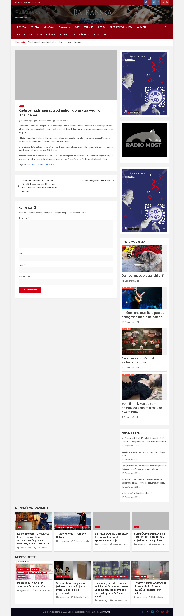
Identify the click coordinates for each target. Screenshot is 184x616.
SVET (77, 27)
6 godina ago (63, 597)
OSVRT (39, 34)
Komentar (24, 218)
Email (22, 265)
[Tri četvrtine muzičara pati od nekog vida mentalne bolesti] (142, 287)
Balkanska (27, 12)
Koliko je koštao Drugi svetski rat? (137, 493)
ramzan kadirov (30, 165)
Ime (21, 253)
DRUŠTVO (48, 27)
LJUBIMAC (126, 246)
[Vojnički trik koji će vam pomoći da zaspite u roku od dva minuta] (142, 373)
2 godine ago (63, 541)
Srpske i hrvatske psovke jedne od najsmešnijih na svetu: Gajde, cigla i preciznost (70, 588)
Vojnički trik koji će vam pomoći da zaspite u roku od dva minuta (142, 408)
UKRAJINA (49, 165)
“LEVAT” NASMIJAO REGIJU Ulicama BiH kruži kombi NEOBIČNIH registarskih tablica (149, 588)
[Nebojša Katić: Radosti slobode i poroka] (142, 328)
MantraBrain (105, 612)
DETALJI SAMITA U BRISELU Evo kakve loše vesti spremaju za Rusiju (111, 537)
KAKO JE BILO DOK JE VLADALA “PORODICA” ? (31, 585)
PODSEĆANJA (23, 573)
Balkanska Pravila (43, 121)
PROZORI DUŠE (24, 34)
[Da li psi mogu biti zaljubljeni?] (142, 245)
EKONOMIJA (65, 27)
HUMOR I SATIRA (24, 569)
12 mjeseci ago (26, 548)
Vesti (106, 34)
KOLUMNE (88, 27)
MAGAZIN (141, 27)
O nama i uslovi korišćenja (74, 34)
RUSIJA (41, 165)
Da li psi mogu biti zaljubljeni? (143, 275)
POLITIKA (35, 27)
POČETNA (22, 27)
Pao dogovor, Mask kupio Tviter (96, 181)
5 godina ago (25, 590)
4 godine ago (26, 121)
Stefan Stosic (42, 548)
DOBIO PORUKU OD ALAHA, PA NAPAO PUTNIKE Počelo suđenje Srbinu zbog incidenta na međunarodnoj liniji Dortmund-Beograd (41, 186)
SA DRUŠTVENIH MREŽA (121, 27)
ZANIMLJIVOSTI (128, 287)
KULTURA (101, 27)
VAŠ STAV (50, 34)
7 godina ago (141, 597)
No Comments (62, 121)
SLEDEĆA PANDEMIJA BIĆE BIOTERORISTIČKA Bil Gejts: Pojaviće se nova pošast (150, 537)
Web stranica (24, 277)
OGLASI (96, 34)
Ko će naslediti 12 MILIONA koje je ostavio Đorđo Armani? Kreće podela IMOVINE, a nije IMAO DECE (33, 538)
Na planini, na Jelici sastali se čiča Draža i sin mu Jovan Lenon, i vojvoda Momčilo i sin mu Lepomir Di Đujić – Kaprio (111, 590)
